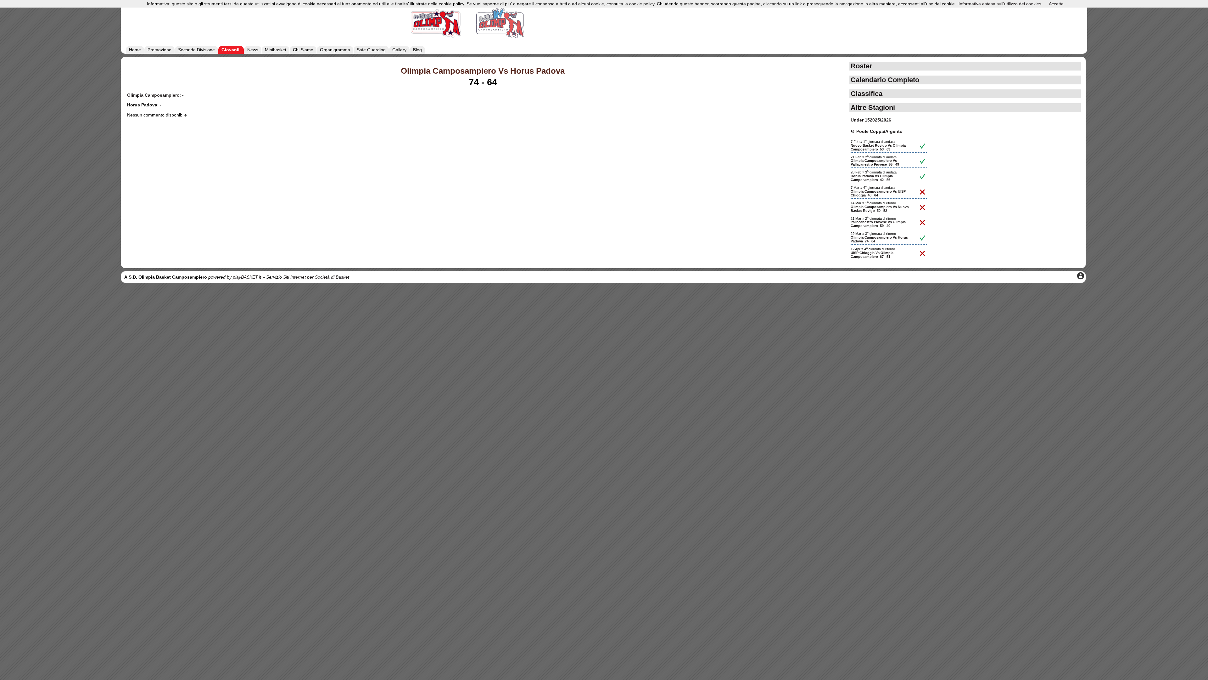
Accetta (1056, 3)
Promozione (159, 49)
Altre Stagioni (873, 107)
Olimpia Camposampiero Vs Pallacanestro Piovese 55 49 (875, 162)
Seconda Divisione (196, 49)
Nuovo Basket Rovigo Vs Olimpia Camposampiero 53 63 (878, 147)
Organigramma (335, 49)
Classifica (866, 94)
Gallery (399, 49)
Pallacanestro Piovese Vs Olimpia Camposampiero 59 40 (878, 224)
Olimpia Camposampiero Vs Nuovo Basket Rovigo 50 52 (880, 208)
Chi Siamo (303, 49)
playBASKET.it (247, 277)
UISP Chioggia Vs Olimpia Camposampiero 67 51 (872, 254)
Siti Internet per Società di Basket (316, 277)
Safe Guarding (371, 49)
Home (135, 49)
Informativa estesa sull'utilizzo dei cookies (1000, 3)
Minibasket (275, 49)
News (252, 49)
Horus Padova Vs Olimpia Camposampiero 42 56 (872, 178)
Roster (861, 66)
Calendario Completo (885, 80)
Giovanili (231, 49)
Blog (417, 49)
